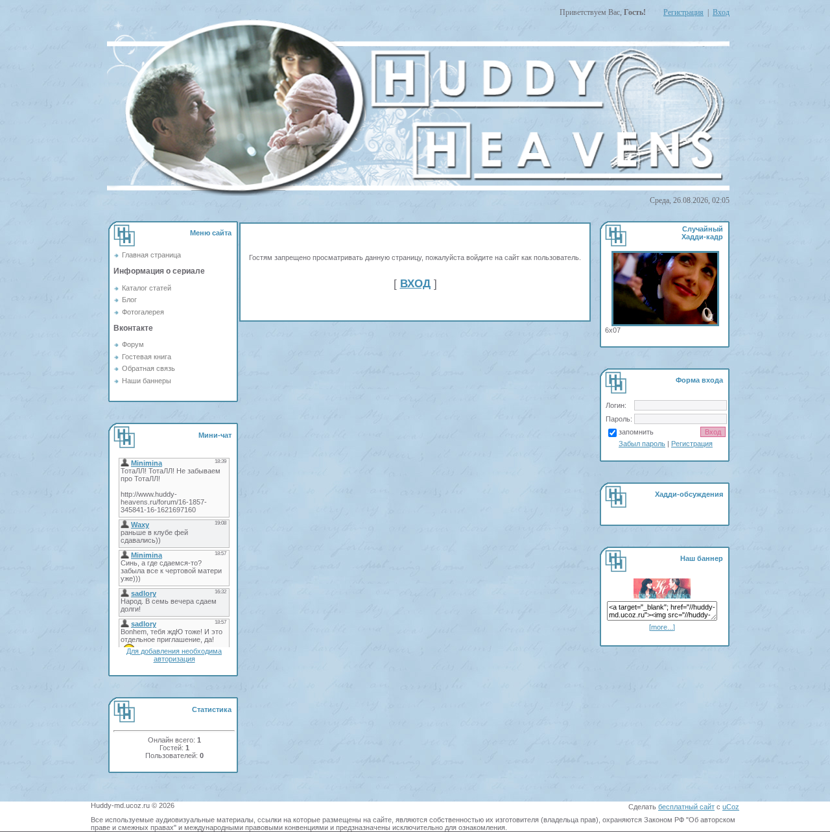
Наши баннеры (146, 381)
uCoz (730, 807)
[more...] (662, 627)
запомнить (636, 432)
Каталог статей (146, 288)
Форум (133, 344)
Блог (129, 299)
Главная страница (151, 255)
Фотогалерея (143, 312)
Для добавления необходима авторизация (174, 655)
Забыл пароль (642, 443)
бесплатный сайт (686, 807)
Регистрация (683, 12)
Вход (721, 12)
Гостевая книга (146, 357)
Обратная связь (148, 368)
